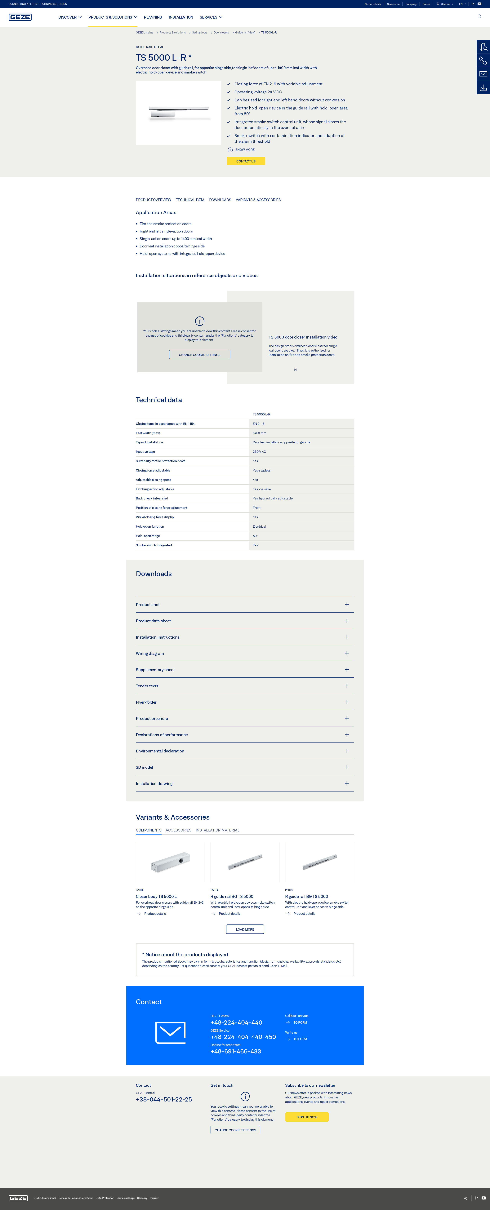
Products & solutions (110, 17)
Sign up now (307, 1117)
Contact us (246, 161)
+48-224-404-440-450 (243, 1036)
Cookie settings (125, 1197)
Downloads (220, 200)
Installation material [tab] (218, 830)
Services (208, 17)
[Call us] (483, 60)
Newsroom (393, 4)
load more (245, 929)
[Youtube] (479, 4)
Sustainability (373, 4)
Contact (143, 1085)
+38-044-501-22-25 (164, 1099)
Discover (67, 17)
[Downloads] (483, 87)
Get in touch (222, 1085)
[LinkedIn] (473, 4)
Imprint (154, 1197)
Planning (153, 17)
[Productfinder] (483, 47)
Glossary (142, 1197)
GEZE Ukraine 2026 (44, 1197)
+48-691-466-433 (236, 1051)
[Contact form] (483, 74)
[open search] (479, 16)
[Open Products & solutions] (135, 17)
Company (411, 4)
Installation (181, 17)
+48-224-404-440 (236, 1022)
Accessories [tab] (179, 830)
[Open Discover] (80, 17)
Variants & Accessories (258, 200)
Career (426, 4)
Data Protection (105, 1197)
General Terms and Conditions (76, 1197)
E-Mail (283, 966)
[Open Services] (220, 17)
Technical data (190, 200)
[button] (444, 4)
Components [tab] (149, 830)
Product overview (153, 200)
